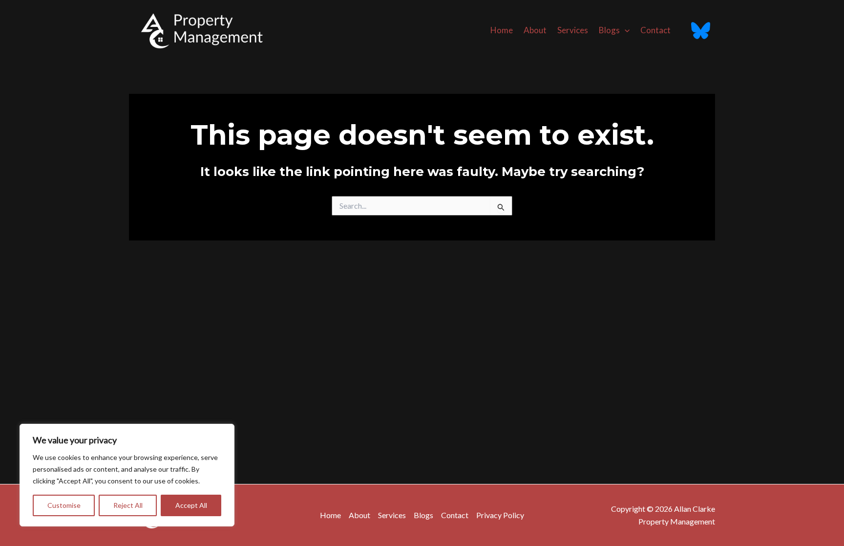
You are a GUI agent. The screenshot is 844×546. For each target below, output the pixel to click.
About (535, 30)
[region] (127, 475)
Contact (655, 30)
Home (501, 30)
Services (572, 30)
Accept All (191, 505)
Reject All (128, 505)
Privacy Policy (500, 515)
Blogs (609, 30)
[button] (625, 30)
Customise (64, 505)
